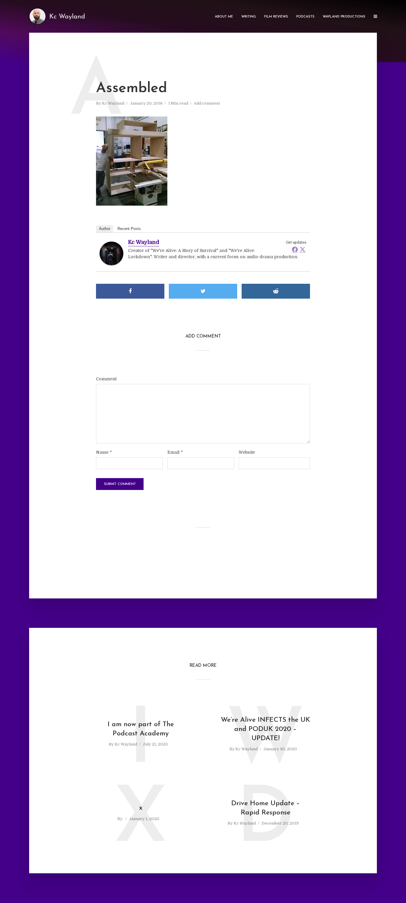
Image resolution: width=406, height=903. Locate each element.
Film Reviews (276, 16)
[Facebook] (294, 249)
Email (175, 452)
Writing (248, 16)
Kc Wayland (113, 103)
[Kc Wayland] (111, 253)
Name (104, 452)
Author (104, 228)
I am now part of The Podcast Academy (141, 729)
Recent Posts (129, 228)
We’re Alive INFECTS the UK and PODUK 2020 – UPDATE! (265, 729)
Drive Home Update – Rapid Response (265, 808)
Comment (106, 379)
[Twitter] (302, 249)
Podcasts (305, 16)
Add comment (207, 103)
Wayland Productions (344, 16)
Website (247, 452)
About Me (224, 16)
